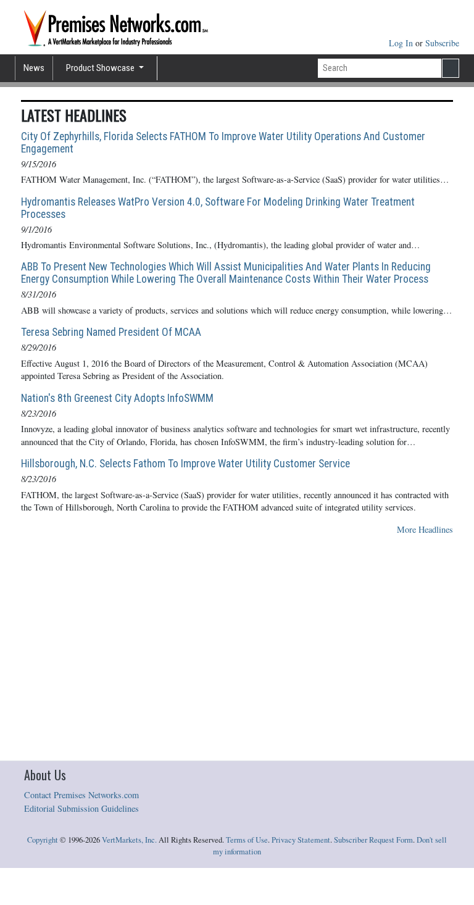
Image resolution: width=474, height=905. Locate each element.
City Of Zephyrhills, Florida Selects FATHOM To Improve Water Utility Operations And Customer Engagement (223, 142)
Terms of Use (247, 840)
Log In (402, 43)
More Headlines (425, 529)
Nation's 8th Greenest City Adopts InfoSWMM (117, 398)
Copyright (42, 840)
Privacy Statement (301, 840)
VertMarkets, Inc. (129, 840)
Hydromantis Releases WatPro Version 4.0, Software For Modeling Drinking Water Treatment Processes (218, 208)
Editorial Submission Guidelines (81, 808)
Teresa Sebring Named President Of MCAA (111, 332)
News (33, 67)
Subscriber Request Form (373, 840)
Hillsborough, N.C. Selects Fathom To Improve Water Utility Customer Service (185, 463)
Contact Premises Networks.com (81, 795)
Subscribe (442, 43)
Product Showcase (101, 67)
